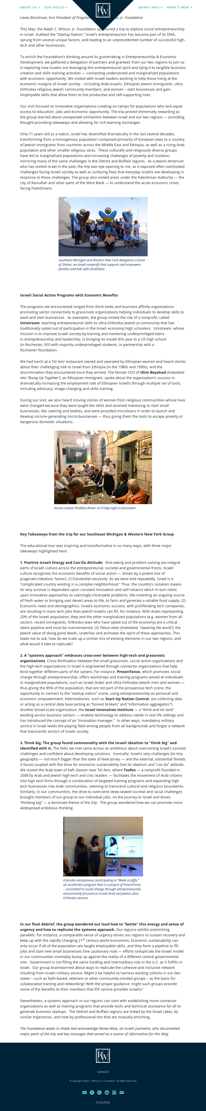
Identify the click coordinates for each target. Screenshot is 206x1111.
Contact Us (103, 1071)
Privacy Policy (103, 1101)
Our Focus (54, 7)
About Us (28, 7)
